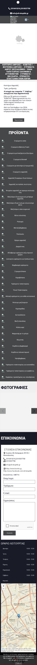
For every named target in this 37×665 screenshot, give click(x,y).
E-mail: (6, 493)
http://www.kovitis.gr (14, 469)
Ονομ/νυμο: (8, 478)
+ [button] (3, 586)
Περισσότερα (19, 120)
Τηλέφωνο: (8, 486)
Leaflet (3, 648)
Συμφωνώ (18, 663)
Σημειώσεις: (9, 500)
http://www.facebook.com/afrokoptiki (17, 471)
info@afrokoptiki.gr (13, 465)
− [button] (3, 589)
